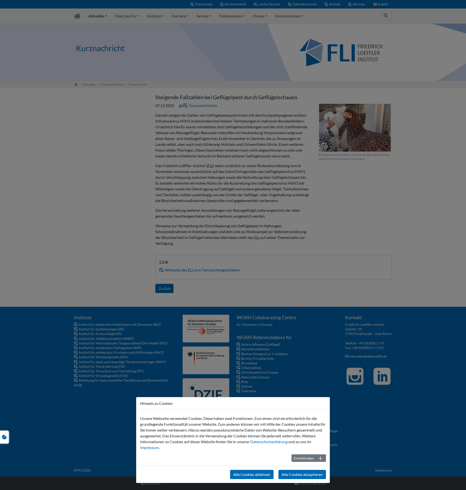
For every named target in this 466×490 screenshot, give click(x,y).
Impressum (149, 447)
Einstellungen (304, 458)
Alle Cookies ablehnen (251, 474)
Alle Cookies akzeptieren (302, 474)
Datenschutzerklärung (269, 441)
